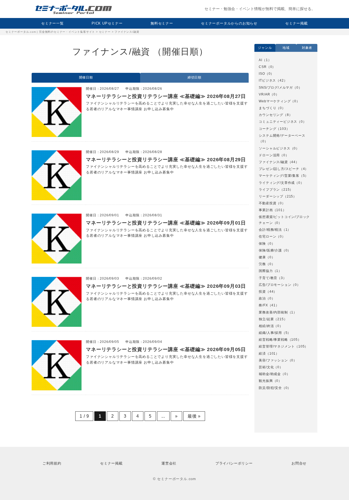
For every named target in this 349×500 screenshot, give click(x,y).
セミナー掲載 (296, 23)
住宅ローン (267, 236)
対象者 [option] (307, 48)
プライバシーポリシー (233, 463)
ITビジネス (267, 80)
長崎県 (267, 417)
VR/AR (264, 94)
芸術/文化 (266, 367)
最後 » (194, 416)
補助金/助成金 (270, 374)
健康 (262, 257)
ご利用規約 (52, 463)
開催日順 (86, 77)
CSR (262, 67)
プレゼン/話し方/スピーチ (279, 169)
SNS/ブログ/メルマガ (276, 87)
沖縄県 (267, 397)
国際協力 (266, 271)
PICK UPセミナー (107, 23)
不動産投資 (267, 203)
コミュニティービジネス (278, 122)
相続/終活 (266, 326)
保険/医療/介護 (270, 250)
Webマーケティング (275, 101)
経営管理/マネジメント (277, 346)
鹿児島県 (269, 424)
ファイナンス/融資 (273, 162)
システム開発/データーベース (282, 135)
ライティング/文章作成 (277, 183)
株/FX (263, 305)
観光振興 (266, 381)
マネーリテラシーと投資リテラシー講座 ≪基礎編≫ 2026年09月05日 (166, 349)
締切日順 (194, 77)
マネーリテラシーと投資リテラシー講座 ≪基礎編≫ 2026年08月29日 (166, 159)
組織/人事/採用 (270, 333)
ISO (262, 74)
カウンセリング (271, 115)
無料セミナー (162, 23)
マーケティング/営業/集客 (279, 176)
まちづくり (267, 108)
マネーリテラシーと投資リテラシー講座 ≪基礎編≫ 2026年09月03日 (166, 286)
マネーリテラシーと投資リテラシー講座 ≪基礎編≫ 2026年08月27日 (166, 96)
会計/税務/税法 (270, 230)
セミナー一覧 (52, 23)
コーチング (267, 129)
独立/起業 (266, 319)
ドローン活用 (269, 155)
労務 (262, 264)
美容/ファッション (273, 360)
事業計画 (266, 210)
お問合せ (298, 463)
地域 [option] (286, 48)
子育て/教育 (268, 278)
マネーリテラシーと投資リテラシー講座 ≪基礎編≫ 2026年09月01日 (166, 223)
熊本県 (267, 403)
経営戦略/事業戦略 (273, 340)
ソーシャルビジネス (274, 148)
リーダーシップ (271, 196)
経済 (262, 353)
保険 (262, 243)
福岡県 (267, 410)
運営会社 (168, 463)
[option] (286, 224)
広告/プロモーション (275, 285)
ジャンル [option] (265, 48)
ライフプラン (269, 189)
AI (260, 60)
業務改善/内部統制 (273, 312)
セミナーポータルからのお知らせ (229, 23)
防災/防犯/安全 (270, 388)
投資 (262, 292)
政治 (262, 298)
